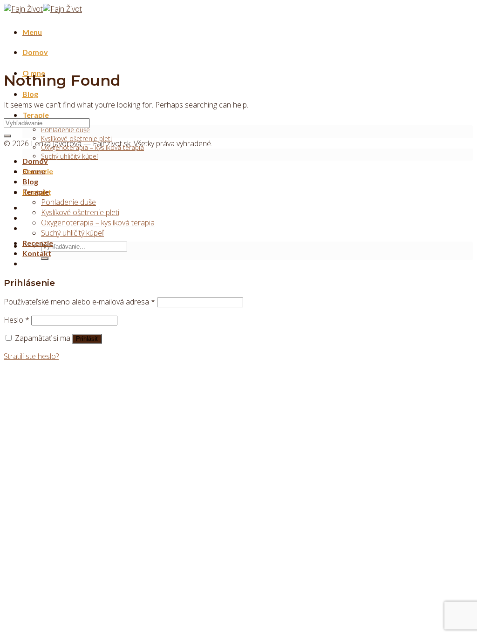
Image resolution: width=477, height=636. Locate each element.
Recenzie (37, 242)
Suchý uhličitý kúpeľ (69, 156)
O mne (33, 171)
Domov (35, 51)
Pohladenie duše (65, 129)
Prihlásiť (87, 338)
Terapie (35, 114)
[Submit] (44, 258)
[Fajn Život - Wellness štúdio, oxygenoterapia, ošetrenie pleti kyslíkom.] (43, 9)
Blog (30, 93)
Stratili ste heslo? (31, 356)
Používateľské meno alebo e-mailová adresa (79, 302)
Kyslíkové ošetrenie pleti (80, 212)
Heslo (16, 320)
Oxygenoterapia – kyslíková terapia (98, 222)
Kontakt (36, 253)
